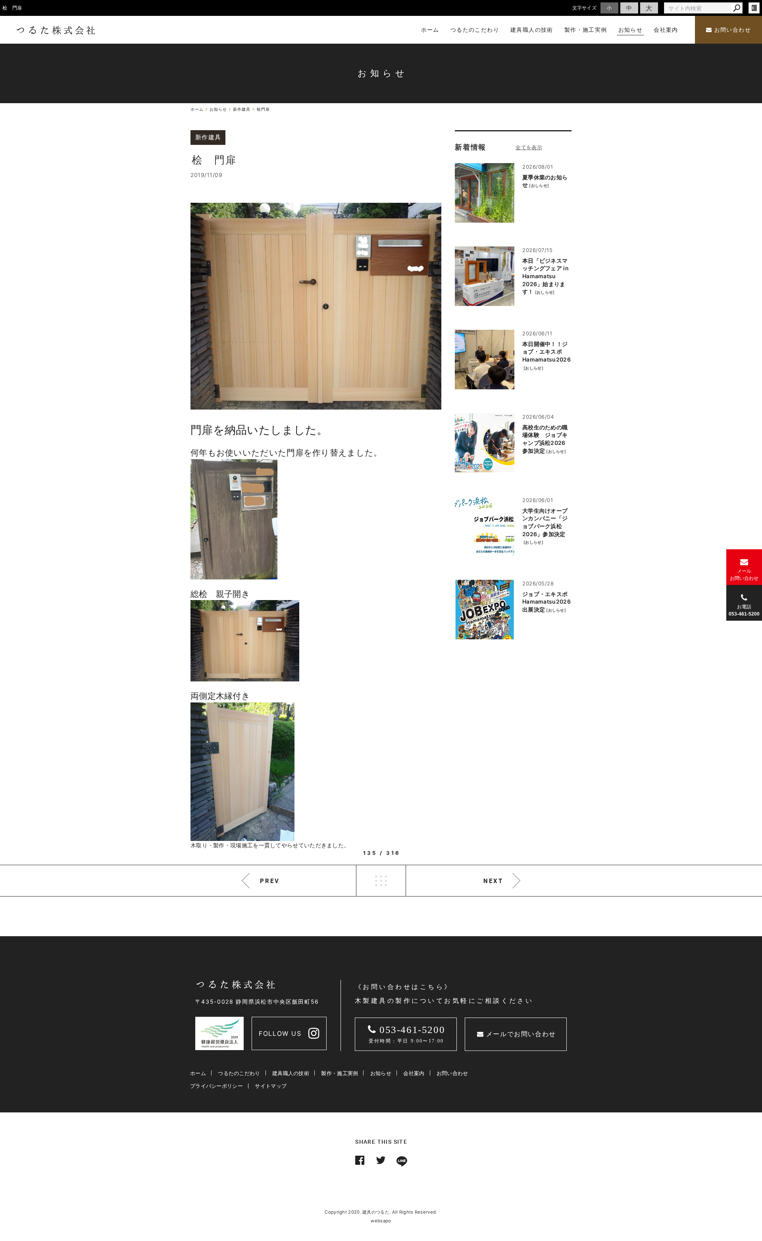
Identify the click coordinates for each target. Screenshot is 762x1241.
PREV (270, 881)
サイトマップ (271, 1086)
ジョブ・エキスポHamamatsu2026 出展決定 (546, 602)
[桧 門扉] (315, 306)
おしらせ (539, 185)
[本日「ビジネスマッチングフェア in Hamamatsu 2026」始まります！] (484, 276)
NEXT (493, 881)
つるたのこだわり (239, 1073)
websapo (381, 1221)
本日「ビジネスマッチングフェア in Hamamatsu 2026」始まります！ (545, 276)
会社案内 (413, 1073)
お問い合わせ (731, 30)
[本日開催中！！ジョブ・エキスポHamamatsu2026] (484, 359)
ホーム (198, 1073)
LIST (381, 880)
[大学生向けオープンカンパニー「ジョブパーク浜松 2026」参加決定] (484, 526)
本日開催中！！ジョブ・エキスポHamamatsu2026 (546, 352)
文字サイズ (584, 8)
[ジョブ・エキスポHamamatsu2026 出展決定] (484, 609)
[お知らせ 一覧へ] (529, 147)
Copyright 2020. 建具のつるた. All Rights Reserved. (381, 1212)
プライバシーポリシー (216, 1086)
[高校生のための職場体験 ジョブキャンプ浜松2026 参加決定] (484, 443)
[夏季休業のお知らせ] (484, 193)
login (754, 7)
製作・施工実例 (339, 1073)
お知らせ (380, 1073)
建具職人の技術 (290, 1073)
